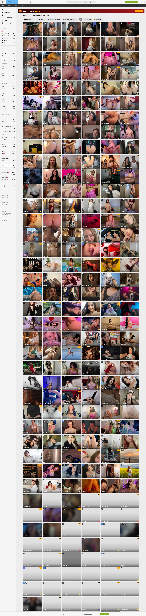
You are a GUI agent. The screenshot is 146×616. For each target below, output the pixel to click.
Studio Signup (5, 209)
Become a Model (5, 206)
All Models (4, 211)
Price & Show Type (54, 19)
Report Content (5, 197)
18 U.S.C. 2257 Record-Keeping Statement (7, 214)
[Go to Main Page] (12, 2)
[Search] (85, 2)
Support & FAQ (5, 193)
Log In (141, 2)
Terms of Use (4, 204)
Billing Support (5, 195)
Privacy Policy (5, 202)
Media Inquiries (5, 200)
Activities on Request (70, 19)
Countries (41, 19)
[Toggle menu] (2, 2)
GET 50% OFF (139, 11)
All (80, 19)
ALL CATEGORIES (9, 186)
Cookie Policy (88, 614)
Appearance (29, 19)
